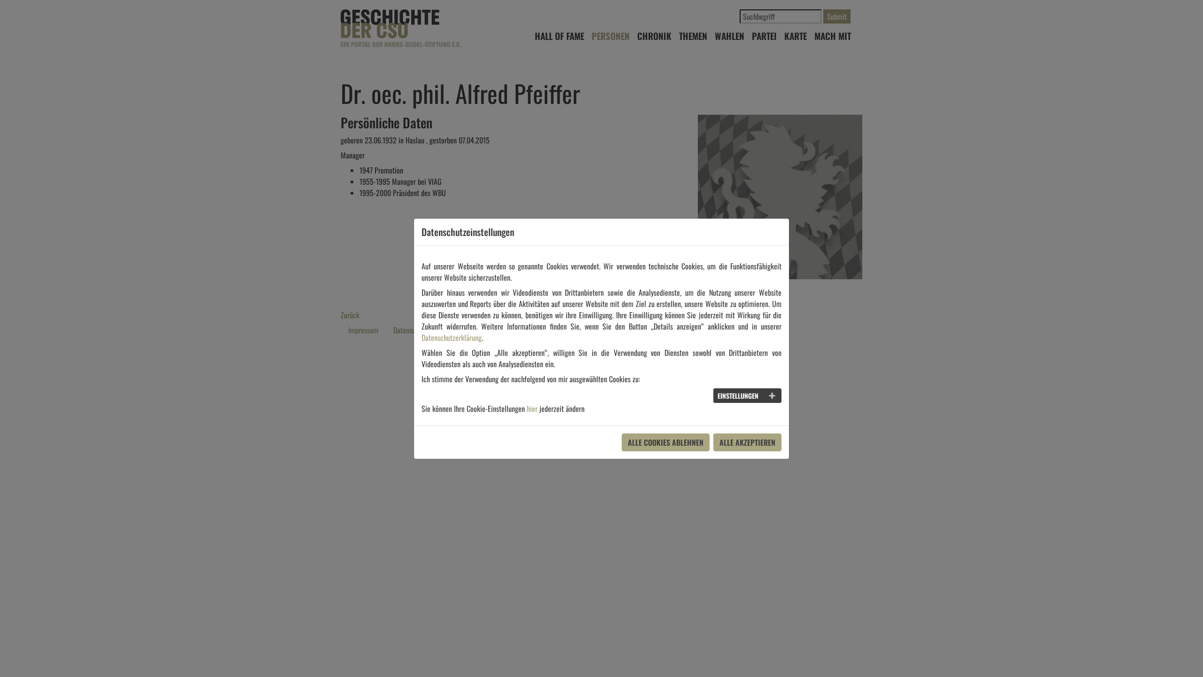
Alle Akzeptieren (747, 442)
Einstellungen (738, 396)
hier (532, 408)
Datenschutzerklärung (452, 337)
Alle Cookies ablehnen (665, 442)
